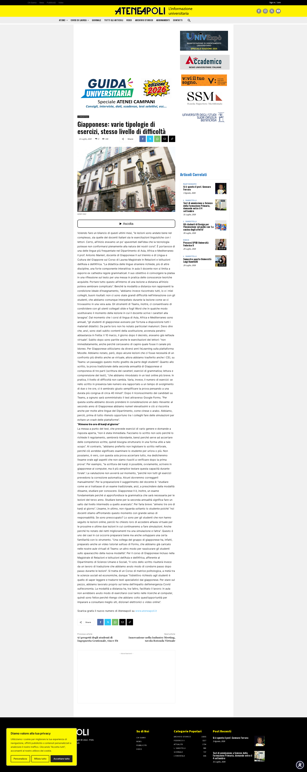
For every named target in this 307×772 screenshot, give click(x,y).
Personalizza (20, 758)
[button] (189, 20)
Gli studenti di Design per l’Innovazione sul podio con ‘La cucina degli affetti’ (198, 226)
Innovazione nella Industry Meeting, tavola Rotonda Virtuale (152, 639)
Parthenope (190, 184)
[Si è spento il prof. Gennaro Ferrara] (220, 188)
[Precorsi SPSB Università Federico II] (220, 244)
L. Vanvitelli (190, 200)
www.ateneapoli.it (146, 610)
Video (186, 240)
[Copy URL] (172, 139)
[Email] (164, 139)
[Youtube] (278, 11)
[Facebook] (258, 11)
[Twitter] (271, 11)
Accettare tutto (62, 758)
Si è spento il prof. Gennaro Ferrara (197, 188)
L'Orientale (83, 117)
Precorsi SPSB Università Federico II (196, 244)
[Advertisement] (126, 53)
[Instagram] (265, 11)
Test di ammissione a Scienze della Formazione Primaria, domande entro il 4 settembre (198, 207)
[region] (41, 747)
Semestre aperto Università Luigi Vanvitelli (197, 260)
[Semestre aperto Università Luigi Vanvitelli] (220, 260)
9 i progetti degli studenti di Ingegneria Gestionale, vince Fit (97, 639)
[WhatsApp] (157, 139)
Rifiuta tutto (40, 758)
